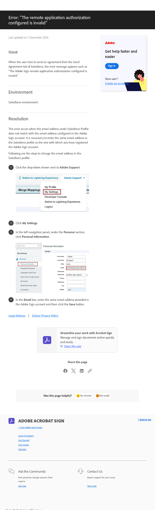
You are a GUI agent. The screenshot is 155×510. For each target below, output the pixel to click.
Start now (92, 486)
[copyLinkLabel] (90, 372)
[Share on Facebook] (65, 372)
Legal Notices (17, 315)
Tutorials (22, 449)
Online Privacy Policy (45, 315)
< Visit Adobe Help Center (30, 427)
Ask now (22, 486)
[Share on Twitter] (73, 372)
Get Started (23, 440)
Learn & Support (26, 435)
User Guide (23, 445)
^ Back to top (144, 419)
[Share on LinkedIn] (81, 372)
